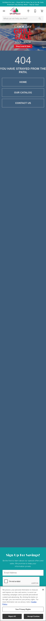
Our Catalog (23, 92)
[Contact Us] (35, 11)
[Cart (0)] (42, 11)
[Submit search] (40, 18)
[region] (23, 603)
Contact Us (23, 103)
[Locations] (28, 11)
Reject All (12, 616)
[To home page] (15, 11)
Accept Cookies (33, 616)
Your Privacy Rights (23, 609)
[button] (4, 11)
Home (23, 82)
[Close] (43, 589)
